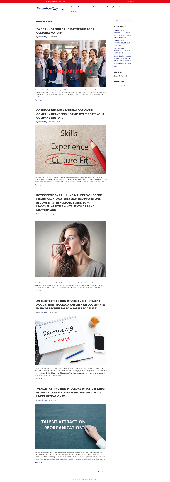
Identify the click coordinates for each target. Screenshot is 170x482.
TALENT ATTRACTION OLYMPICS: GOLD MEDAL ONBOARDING (122, 51)
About (126, 7)
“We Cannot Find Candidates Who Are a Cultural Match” (65, 31)
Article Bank (74, 11)
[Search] (132, 9)
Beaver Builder (93, 479)
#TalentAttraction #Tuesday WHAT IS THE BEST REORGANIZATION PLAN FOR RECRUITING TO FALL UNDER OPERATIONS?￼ (71, 392)
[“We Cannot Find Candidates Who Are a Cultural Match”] (70, 63)
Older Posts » (102, 472)
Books (95, 7)
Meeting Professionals (84, 7)
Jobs (120, 7)
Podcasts (73, 7)
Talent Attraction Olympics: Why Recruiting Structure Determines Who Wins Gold (122, 58)
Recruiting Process (112, 7)
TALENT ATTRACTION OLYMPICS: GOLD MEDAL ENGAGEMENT (122, 43)
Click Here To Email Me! (51, 1)
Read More (38, 100)
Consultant (103, 7)
